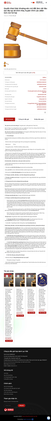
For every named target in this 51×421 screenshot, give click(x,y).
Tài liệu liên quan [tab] (39, 119)
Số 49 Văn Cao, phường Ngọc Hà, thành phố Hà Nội (18, 362)
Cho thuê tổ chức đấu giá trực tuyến (12, 388)
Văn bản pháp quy (8, 390)
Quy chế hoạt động (8, 375)
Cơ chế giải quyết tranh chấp (10, 377)
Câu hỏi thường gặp (8, 386)
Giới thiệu (6, 373)
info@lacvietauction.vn (12, 365)
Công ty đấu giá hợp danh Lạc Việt (29, 416)
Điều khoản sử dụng (8, 394)
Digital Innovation (27, 419)
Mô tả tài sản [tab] (9, 119)
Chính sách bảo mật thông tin (10, 392)
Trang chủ (6, 15)
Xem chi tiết (9, 340)
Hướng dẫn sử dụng (8, 379)
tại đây (33, 72)
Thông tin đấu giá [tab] (23, 119)
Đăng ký (21, 405)
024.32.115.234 (12, 363)
